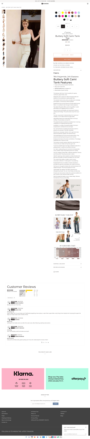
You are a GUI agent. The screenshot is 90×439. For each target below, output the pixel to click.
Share (57, 271)
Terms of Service (35, 415)
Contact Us (4, 422)
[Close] (86, 427)
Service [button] (4, 411)
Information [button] (34, 411)
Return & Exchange (59, 267)
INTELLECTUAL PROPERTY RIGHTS (40, 420)
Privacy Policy (34, 418)
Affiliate (62, 413)
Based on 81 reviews (12, 291)
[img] (14, 301)
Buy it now (67, 59)
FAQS (3, 415)
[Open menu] (4, 3)
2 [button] (43, 342)
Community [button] (63, 411)
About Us (33, 413)
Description (56, 70)
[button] (65, 39)
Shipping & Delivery (59, 263)
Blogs (61, 415)
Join (55, 403)
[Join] (84, 434)
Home (3, 7)
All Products (5, 413)
